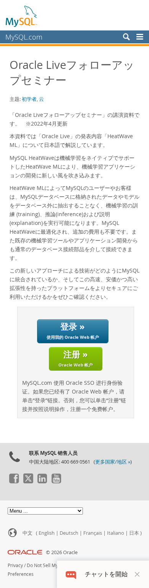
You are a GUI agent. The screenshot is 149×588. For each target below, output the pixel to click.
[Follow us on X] (28, 481)
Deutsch (69, 533)
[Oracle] (25, 552)
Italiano (115, 533)
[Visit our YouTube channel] (56, 481)
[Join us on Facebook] (14, 481)
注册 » (75, 358)
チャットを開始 (106, 574)
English (47, 533)
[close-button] (137, 574)
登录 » (73, 330)
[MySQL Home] (22, 16)
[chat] (71, 574)
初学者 (29, 99)
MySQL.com (23, 36)
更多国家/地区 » (112, 462)
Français (92, 533)
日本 (134, 533)
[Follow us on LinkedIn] (42, 481)
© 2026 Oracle (62, 552)
